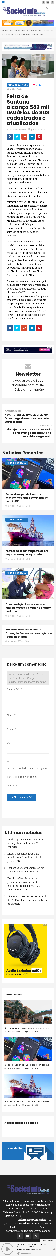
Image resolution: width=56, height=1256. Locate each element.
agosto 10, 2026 (16, 616)
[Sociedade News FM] (24, 11)
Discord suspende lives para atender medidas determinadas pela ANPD (26, 497)
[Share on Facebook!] (10, 137)
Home (5, 30)
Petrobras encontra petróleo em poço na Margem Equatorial (26, 552)
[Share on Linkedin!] (32, 137)
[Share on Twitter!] (17, 137)
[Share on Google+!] (24, 137)
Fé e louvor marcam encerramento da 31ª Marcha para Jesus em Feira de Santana (27, 900)
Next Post (45, 425)
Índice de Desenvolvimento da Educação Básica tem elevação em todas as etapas (28, 633)
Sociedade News (17, 129)
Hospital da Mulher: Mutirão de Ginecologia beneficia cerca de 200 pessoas (26, 418)
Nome (11, 715)
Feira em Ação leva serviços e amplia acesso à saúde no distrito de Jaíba (28, 607)
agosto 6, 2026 (15, 641)
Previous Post (13, 411)
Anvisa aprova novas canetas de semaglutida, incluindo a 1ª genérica (25, 843)
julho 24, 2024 (38, 129)
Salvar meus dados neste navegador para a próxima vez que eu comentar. (27, 777)
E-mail (11, 729)
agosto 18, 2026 (16, 506)
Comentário (14, 689)
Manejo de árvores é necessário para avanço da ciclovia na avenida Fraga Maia (29, 432)
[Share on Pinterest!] (39, 137)
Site (9, 743)
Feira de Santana (17, 30)
